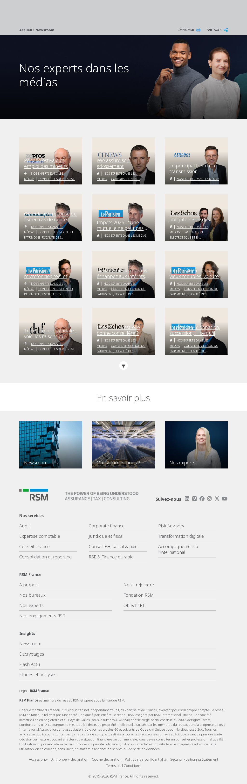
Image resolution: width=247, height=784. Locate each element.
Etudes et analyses (37, 674)
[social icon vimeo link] (194, 498)
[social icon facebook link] (202, 498)
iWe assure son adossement (113, 163)
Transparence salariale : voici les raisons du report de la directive (50, 333)
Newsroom (44, 30)
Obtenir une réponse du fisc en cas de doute (50, 216)
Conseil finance (34, 546)
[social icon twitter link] (217, 498)
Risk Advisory (171, 526)
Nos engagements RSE (42, 616)
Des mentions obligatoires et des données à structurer (192, 216)
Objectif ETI (135, 605)
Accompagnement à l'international (178, 549)
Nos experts (31, 605)
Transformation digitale (181, 536)
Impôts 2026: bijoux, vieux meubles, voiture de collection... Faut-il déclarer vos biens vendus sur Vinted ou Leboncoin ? (194, 273)
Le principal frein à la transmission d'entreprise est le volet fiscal (195, 168)
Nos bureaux (32, 595)
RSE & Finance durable (111, 557)
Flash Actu (29, 664)
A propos (28, 585)
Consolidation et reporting (45, 557)
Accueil (26, 30)
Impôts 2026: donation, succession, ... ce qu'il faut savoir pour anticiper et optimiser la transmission (196, 330)
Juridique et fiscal (106, 536)
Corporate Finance (125, 179)
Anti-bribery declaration (69, 759)
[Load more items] (123, 366)
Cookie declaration (106, 759)
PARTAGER (213, 30)
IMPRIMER (186, 30)
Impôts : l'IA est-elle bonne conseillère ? (118, 330)
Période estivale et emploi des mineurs (46, 163)
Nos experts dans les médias (198, 179)
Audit (24, 526)
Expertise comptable (39, 536)
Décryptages (31, 654)
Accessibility (38, 759)
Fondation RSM (139, 595)
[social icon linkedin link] (187, 498)
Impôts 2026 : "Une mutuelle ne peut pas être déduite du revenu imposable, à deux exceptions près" (122, 225)
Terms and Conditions (123, 765)
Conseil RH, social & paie (56, 179)
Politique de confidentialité (146, 759)
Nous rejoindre (139, 585)
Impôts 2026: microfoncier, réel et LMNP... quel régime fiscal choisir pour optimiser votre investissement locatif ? (49, 273)
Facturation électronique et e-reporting (186, 237)
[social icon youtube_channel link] (224, 498)
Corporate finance (106, 526)
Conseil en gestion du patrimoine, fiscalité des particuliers (48, 237)
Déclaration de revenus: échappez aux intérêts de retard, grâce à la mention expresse (122, 273)
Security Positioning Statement (194, 759)
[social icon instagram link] (209, 498)
